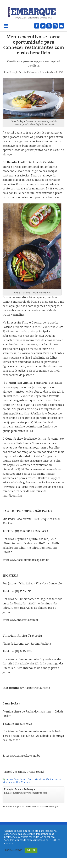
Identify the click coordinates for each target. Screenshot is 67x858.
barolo (9, 779)
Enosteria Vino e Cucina (40, 779)
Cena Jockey (20, 779)
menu (58, 779)
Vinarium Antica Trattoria (17, 782)
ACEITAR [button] (31, 850)
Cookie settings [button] (13, 850)
